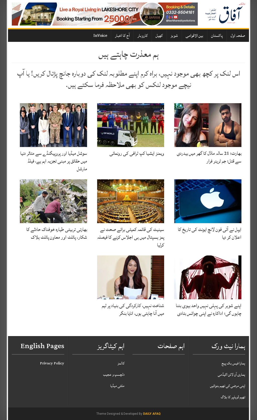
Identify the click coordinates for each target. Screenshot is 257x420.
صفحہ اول (238, 36)
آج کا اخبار (122, 36)
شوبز (174, 36)
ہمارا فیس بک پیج (233, 363)
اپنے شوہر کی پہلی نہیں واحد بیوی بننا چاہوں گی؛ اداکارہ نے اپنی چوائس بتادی (208, 309)
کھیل (159, 36)
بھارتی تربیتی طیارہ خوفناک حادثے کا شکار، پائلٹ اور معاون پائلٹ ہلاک (56, 233)
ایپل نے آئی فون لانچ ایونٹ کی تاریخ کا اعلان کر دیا (209, 233)
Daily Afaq (152, 413)
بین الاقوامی (194, 36)
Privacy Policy (52, 363)
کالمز (120, 363)
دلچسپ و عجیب (113, 374)
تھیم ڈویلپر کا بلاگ (233, 397)
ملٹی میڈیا (117, 385)
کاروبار (143, 36)
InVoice (100, 36)
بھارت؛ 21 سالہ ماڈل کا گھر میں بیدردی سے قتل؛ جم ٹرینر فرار (209, 157)
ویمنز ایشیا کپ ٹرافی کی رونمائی (136, 153)
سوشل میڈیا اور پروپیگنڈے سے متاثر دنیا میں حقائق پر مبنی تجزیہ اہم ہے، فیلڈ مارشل (53, 161)
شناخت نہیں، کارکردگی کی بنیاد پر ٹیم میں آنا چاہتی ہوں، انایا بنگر (133, 309)
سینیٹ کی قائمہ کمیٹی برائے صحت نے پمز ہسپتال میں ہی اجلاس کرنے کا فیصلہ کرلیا (130, 237)
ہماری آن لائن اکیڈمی (231, 374)
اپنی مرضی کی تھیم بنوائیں (227, 385)
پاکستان (217, 36)
